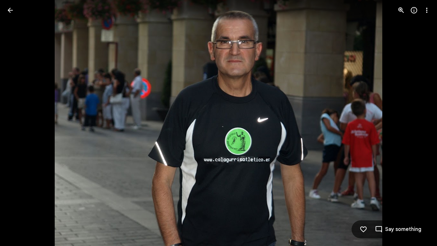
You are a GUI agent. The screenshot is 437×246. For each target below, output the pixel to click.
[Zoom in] (401, 10)
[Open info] (414, 10)
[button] (18, 123)
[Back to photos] (10, 10)
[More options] (426, 10)
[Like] (363, 229)
